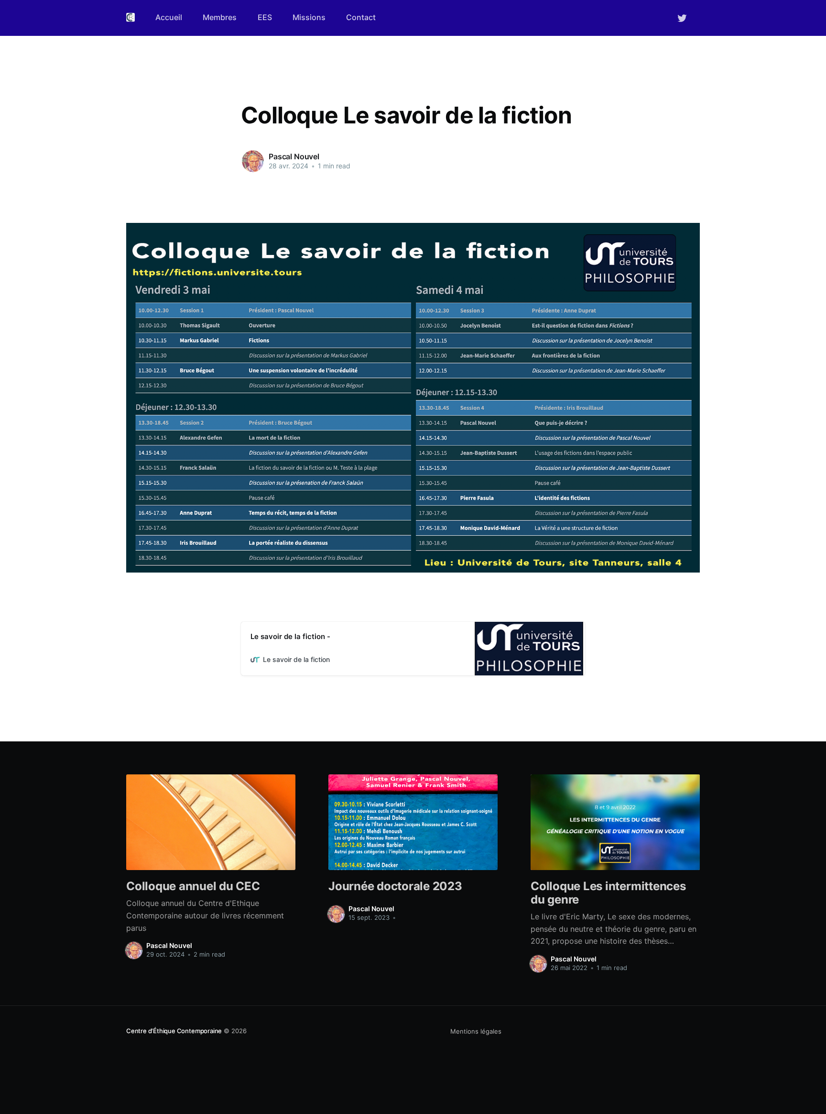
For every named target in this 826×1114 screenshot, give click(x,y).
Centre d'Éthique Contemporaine (174, 1031)
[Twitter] (682, 17)
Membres (220, 17)
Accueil (168, 17)
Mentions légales (475, 1031)
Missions (309, 17)
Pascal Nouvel (294, 156)
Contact (361, 17)
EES (265, 17)
